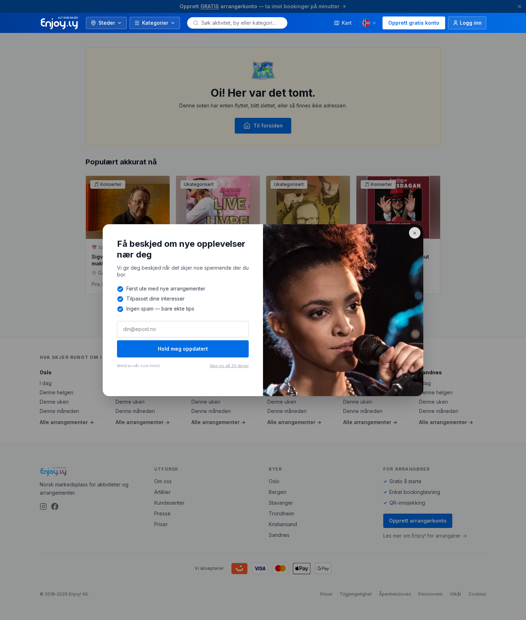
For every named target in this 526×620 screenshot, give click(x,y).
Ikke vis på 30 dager (229, 365)
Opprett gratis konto (413, 23)
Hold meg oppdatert (183, 349)
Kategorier (155, 23)
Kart (347, 23)
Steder (106, 23)
